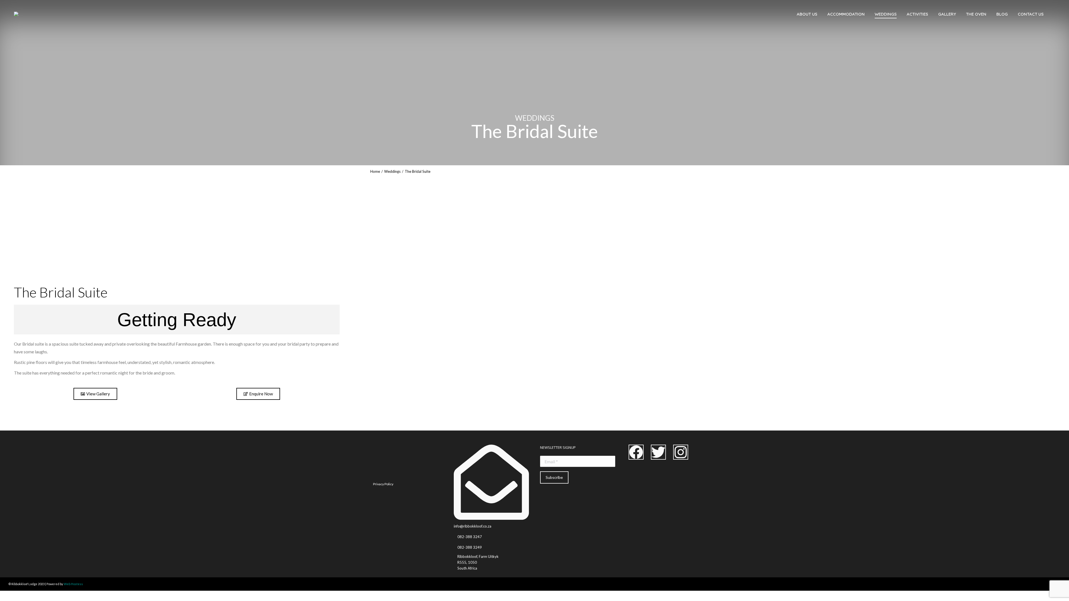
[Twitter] (658, 452)
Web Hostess (73, 584)
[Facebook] (636, 452)
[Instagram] (680, 452)
